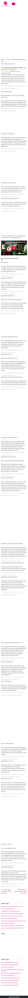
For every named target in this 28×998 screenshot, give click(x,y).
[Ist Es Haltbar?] (5, 4)
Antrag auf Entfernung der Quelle (9, 86)
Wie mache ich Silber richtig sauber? (9, 918)
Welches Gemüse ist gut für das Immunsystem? (12, 916)
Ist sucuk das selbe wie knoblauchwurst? (10, 978)
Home (3, 59)
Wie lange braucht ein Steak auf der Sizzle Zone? (12, 925)
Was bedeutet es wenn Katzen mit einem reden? (12, 906)
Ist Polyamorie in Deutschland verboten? (10, 911)
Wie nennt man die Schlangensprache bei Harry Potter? (13, 920)
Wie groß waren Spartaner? (7, 967)
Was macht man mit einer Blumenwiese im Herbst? (12, 913)
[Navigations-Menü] (13, 4)
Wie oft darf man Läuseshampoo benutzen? (11, 973)
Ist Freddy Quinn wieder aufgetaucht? (10, 964)
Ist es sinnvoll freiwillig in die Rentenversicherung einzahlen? (12, 970)
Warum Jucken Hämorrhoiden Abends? (10, 962)
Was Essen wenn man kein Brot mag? (9, 982)
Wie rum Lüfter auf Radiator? (7, 923)
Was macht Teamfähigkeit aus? (8, 975)
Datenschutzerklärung (14, 996)
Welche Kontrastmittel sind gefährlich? (10, 980)
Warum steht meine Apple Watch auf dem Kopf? (12, 928)
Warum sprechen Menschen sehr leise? (10, 985)
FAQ (8, 59)
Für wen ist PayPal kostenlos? (8, 909)
